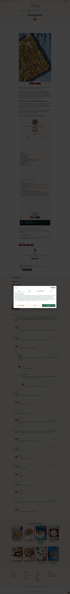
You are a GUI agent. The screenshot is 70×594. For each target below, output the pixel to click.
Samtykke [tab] (19, 290)
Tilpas (34, 305)
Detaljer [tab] (29, 290)
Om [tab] (51, 290)
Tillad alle (48, 305)
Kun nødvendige (21, 305)
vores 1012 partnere (20, 295)
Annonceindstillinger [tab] (40, 290)
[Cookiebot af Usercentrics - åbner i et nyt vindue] (51, 287)
